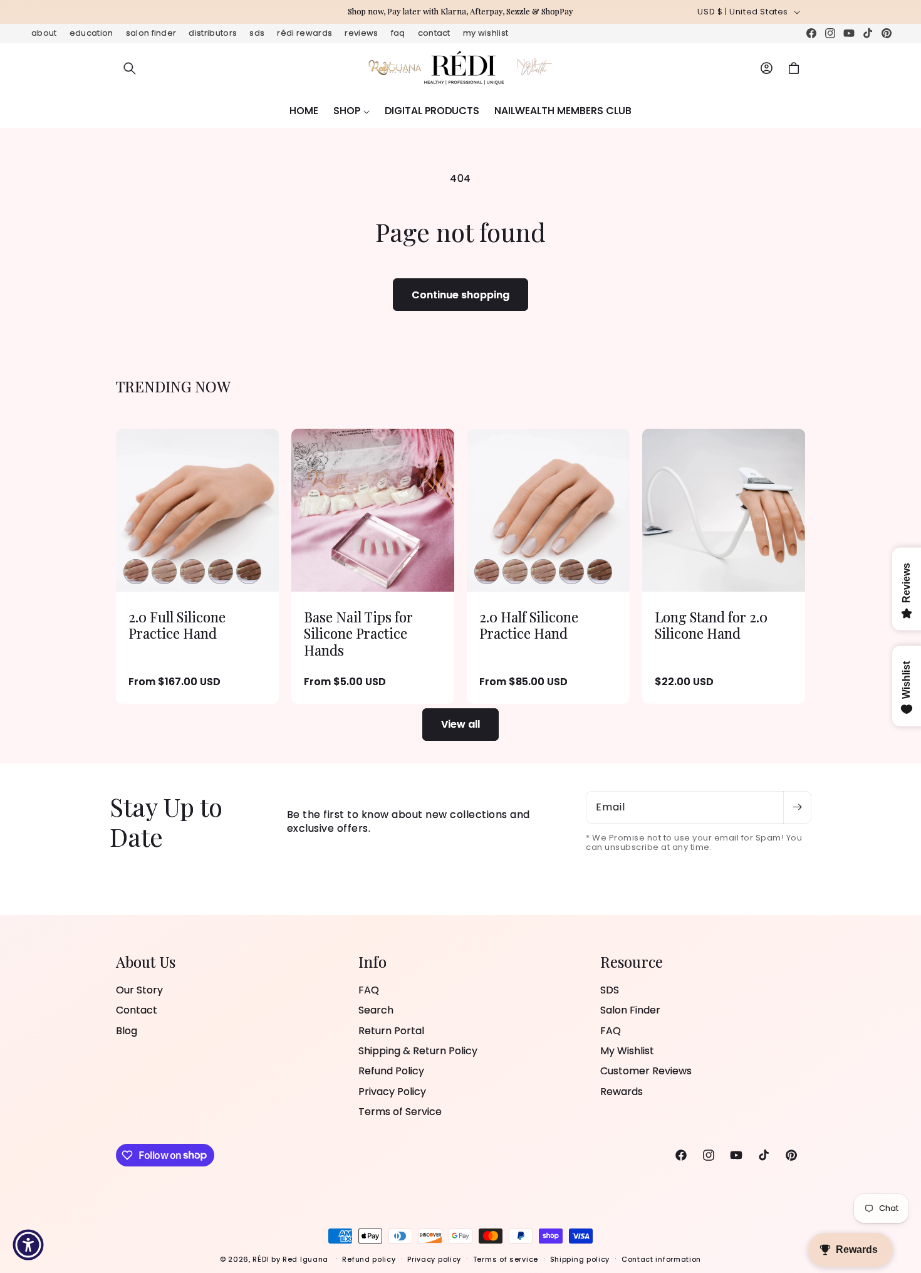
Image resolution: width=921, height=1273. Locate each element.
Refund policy (368, 1259)
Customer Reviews (646, 1071)
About (44, 33)
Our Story (139, 990)
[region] (460, 12)
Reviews (361, 33)
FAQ (398, 33)
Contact (434, 33)
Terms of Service (400, 1111)
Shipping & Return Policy (417, 1051)
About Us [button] (145, 962)
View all (460, 724)
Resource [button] (631, 962)
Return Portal (391, 1031)
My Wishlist (486, 33)
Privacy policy (434, 1259)
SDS (256, 33)
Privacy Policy (392, 1091)
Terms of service (505, 1259)
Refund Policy (391, 1071)
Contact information (661, 1259)
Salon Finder (151, 33)
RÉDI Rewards (304, 33)
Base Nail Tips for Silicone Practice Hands (358, 633)
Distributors (213, 33)
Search (375, 1010)
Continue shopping (460, 295)
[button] (129, 68)
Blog (126, 1031)
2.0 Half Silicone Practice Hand (528, 625)
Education (91, 33)
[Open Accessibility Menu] (28, 1244)
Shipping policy (580, 1259)
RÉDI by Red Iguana (291, 1259)
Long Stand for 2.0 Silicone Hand (711, 625)
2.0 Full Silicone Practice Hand (177, 625)
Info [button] (372, 962)
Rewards (621, 1091)
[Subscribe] (797, 807)
